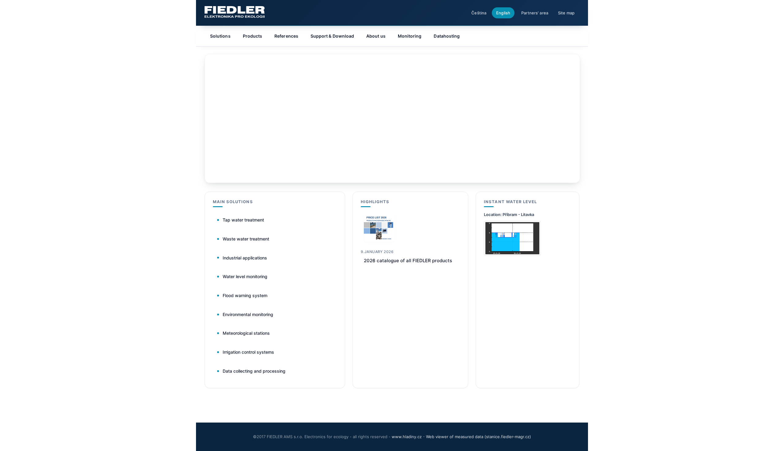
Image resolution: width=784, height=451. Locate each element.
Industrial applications (245, 257)
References (286, 36)
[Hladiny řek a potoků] (512, 254)
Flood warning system (245, 295)
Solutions (220, 36)
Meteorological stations (246, 333)
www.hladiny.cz (407, 436)
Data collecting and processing (254, 371)
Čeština (478, 12)
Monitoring (410, 36)
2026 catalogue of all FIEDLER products (408, 260)
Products (252, 36)
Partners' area (534, 12)
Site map (566, 12)
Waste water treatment (246, 238)
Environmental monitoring (248, 314)
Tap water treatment (243, 219)
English (503, 12)
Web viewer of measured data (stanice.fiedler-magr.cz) (478, 436)
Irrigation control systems (248, 352)
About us (376, 36)
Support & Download (332, 36)
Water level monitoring (245, 276)
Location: (493, 214)
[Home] (235, 12)
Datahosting (447, 36)
